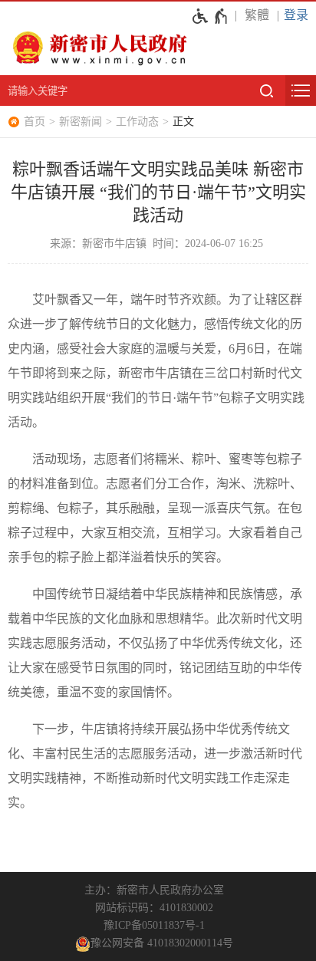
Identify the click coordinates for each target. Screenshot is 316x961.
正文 (183, 121)
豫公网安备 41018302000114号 (162, 943)
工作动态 (137, 121)
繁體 (257, 14)
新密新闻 (80, 121)
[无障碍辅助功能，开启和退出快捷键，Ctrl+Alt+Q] (210, 16)
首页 (34, 121)
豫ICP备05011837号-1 (154, 925)
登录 (296, 14)
